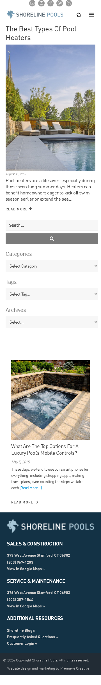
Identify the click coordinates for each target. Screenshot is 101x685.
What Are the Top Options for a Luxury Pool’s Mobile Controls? (44, 449)
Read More (17, 209)
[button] (91, 14)
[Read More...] (31, 487)
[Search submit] (52, 238)
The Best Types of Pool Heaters (41, 33)
